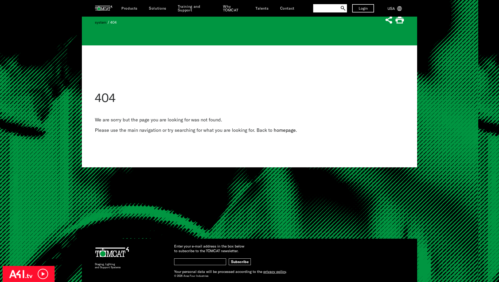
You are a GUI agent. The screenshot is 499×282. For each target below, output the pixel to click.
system (101, 22)
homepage (285, 130)
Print (399, 20)
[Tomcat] (103, 8)
